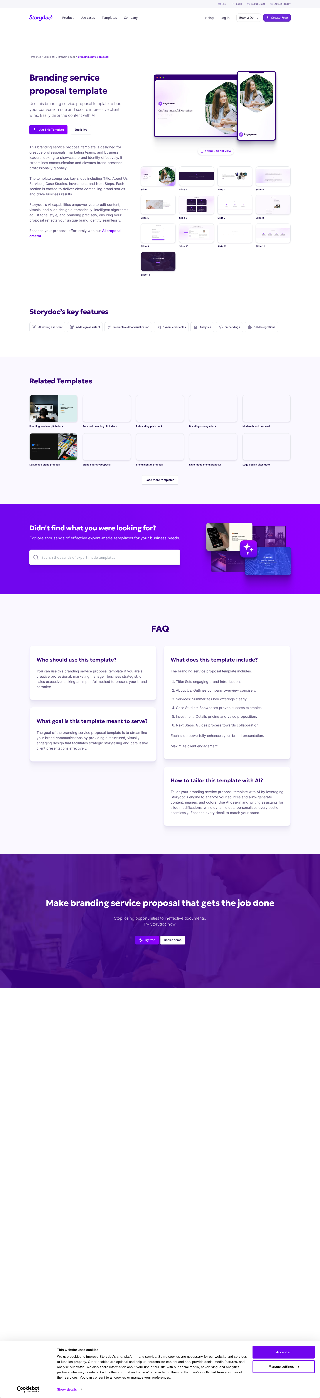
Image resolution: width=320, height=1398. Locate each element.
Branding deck (66, 56)
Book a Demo (248, 17)
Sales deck (49, 56)
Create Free (279, 17)
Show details (67, 1389)
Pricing (209, 18)
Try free (149, 940)
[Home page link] (41, 17)
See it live (81, 129)
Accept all (283, 1352)
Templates (35, 56)
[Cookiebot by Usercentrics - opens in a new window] (28, 1389)
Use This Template (51, 129)
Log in (225, 18)
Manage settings (281, 1366)
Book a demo (173, 940)
